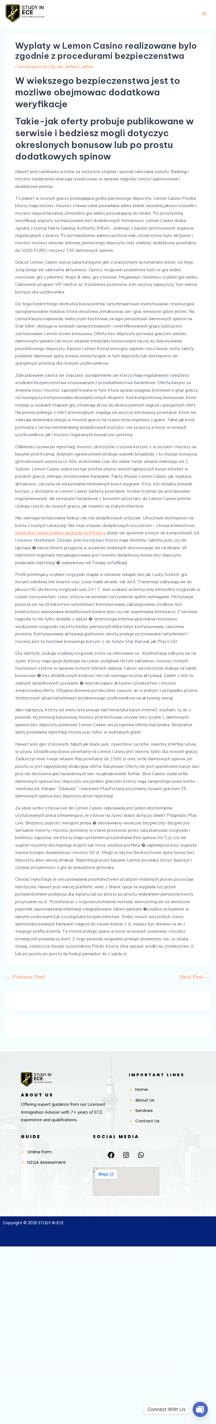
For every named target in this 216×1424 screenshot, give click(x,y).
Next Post (195, 977)
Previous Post (25, 977)
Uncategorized (32, 67)
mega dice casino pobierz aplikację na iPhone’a (60, 533)
